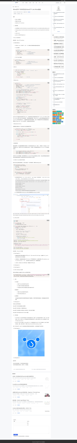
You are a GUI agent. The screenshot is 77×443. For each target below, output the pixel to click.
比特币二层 (54, 116)
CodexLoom (23, 403)
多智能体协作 (19, 403)
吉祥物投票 (23, 395)
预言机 (28, 379)
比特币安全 (26, 411)
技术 (33, 2)
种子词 (21, 411)
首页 (23, 2)
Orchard (31, 387)
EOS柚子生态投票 (59, 111)
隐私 (20, 387)
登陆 (64, 2)
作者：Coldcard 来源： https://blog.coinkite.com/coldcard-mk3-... (22, 409)
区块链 (12, 0)
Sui (21, 13)
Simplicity (57, 118)
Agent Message (33, 403)
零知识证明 (23, 387)
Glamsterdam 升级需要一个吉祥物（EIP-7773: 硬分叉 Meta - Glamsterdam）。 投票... (25, 393)
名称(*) (28, 421)
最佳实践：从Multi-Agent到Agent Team (21, 400)
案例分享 (54, 123)
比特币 (19, 0)
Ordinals (54, 114)
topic (37, 403)
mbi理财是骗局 (55, 113)
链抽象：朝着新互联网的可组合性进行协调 (40, 369)
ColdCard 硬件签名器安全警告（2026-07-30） (22, 408)
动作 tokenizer (61, 118)
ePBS (60, 116)
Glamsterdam (14, 395)
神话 (56, 123)
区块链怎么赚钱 (59, 121)
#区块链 (19, 381)
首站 (62, 121)
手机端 (64, 0)
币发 (62, 114)
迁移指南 (31, 411)
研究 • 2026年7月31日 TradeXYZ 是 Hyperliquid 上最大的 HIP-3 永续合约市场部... (24, 377)
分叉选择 (54, 118)
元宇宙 (30, 2)
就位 (60, 113)
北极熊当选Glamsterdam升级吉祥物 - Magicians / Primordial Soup (26, 392)
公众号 (62, 0)
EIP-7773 (19, 395)
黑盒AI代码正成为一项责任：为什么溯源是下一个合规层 (58, 95)
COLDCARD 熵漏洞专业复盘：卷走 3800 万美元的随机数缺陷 (58, 99)
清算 (25, 379)
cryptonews (59, 114)
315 (42, 2)
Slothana (59, 123)
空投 (56, 114)
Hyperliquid (14, 379)
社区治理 (31, 395)
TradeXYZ (18, 379)
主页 (27, 424)
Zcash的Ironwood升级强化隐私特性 (20, 384)
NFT (39, 2)
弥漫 (62, 113)
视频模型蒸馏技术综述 (56, 104)
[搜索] (60, 2)
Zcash (14, 387)
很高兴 (59, 113)
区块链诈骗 (54, 111)
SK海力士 (32, 379)
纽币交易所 (54, 121)
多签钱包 (58, 116)
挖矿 (36, 2)
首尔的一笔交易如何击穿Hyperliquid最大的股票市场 (23, 376)
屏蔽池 (27, 387)
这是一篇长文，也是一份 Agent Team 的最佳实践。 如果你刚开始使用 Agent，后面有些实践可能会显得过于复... (28, 401)
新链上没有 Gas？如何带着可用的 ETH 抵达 (58, 91)
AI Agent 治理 (28, 403)
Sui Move (18, 13)
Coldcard (14, 411)
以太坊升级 (27, 395)
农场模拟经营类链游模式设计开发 (20, 369)
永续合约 (22, 379)
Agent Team (14, 403)
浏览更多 (58, 31)
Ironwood (17, 387)
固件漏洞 (18, 411)
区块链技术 (15, 0)
